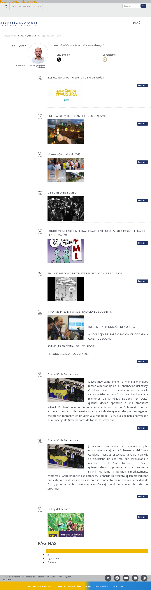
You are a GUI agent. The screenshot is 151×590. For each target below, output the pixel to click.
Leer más (142, 85)
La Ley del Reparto (59, 509)
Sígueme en (63, 54)
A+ (130, 13)
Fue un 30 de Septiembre (63, 374)
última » (52, 562)
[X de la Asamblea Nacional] (108, 578)
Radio (14, 6)
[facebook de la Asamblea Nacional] (117, 578)
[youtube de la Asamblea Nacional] (126, 578)
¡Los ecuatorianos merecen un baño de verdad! (76, 77)
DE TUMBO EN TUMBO (62, 192)
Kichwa (37, 6)
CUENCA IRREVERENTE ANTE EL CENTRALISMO (77, 116)
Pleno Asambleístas (28, 35)
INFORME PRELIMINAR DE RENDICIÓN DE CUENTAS (80, 311)
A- (125, 13)
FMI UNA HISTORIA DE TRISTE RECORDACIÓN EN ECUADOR (85, 273)
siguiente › (53, 558)
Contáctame (109, 54)
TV (20, 6)
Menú (145, 23)
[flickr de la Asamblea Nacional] (135, 578)
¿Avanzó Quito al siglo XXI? (64, 154)
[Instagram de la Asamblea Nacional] (144, 578)
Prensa (26, 6)
